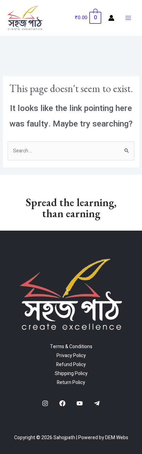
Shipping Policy (71, 373)
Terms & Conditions (71, 346)
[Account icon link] (111, 18)
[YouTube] (80, 403)
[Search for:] (71, 150)
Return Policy (71, 382)
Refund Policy (71, 364)
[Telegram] (97, 403)
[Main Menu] (128, 18)
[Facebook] (62, 403)
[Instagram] (45, 403)
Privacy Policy (71, 355)
